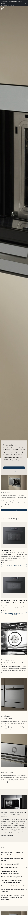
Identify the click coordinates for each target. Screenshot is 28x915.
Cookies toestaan (14, 467)
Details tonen (20, 464)
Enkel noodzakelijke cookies (14, 471)
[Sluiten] (25, 3)
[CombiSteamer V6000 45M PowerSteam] (14, 585)
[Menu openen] (26, 8)
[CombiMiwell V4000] (14, 535)
